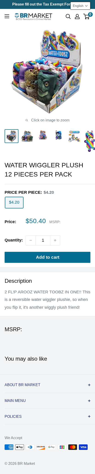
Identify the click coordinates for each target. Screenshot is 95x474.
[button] (80, 5)
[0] (86, 16)
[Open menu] (7, 16)
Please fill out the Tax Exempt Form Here (47, 4)
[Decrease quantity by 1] (31, 240)
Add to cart (47, 257)
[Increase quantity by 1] (55, 240)
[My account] (77, 16)
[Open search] (68, 16)
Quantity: (14, 240)
